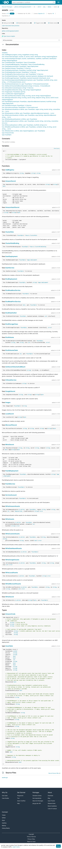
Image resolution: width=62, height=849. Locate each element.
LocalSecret (9, 414)
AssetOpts (20, 235)
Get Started (21, 792)
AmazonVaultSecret (12, 207)
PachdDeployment (11, 471)
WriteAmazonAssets (12, 506)
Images (7, 402)
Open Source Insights (9, 36)
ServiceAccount (11, 495)
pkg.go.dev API (37, 803)
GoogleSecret (10, 391)
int (46, 316)
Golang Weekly (6, 828)
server (39, 6)
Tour (18, 798)
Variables (5, 52)
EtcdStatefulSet (11, 313)
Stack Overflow (21, 800)
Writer (23, 509)
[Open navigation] (58, 2)
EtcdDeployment (11, 279)
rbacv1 (27, 235)
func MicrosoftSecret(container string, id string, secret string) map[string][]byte (26, 95)
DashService (9, 268)
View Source (56, 148)
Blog (49, 798)
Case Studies (5, 798)
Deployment (34, 260)
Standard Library (37, 795)
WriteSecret (9, 597)
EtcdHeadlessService (12, 290)
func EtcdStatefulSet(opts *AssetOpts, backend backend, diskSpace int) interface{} (27, 76)
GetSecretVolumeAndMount (15, 367)
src (34, 6)
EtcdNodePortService (13, 301)
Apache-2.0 (41, 13)
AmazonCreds (18, 511)
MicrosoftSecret (11, 425)
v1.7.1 (5, 13)
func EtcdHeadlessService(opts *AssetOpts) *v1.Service (19, 72)
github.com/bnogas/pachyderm (22, 6)
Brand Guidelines (52, 806)
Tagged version (39, 23)
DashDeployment (11, 256)
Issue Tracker (51, 800)
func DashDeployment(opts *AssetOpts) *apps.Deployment (20, 66)
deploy (49, 6)
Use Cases (5, 795)
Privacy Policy (31, 839)
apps (28, 260)
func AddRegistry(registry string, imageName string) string (20, 54)
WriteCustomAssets (12, 534)
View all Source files (53, 773)
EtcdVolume (9, 337)
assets (55, 6)
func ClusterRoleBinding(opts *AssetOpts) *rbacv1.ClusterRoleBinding (23, 64)
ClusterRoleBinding (12, 243)
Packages (36, 792)
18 (51, 13)
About (50, 792)
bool (24, 305)
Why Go (4, 792)
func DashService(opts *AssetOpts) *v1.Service (16, 68)
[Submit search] (54, 2)
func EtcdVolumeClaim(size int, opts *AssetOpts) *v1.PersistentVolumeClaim (25, 84)
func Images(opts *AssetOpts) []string (13, 92)
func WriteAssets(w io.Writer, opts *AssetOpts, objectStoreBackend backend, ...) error (28, 113)
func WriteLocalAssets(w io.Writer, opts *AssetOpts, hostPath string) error (24, 125)
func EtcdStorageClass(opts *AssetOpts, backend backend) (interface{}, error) (26, 78)
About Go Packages (38, 800)
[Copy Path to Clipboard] (58, 7)
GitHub (4, 817)
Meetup (4, 825)
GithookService (10, 380)
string (21, 173)
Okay (58, 846)
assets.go (5, 777)
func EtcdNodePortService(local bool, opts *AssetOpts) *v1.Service (22, 74)
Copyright (31, 834)
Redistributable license (24, 23)
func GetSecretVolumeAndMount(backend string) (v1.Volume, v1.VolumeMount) (26, 86)
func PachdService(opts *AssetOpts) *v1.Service (16, 105)
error (49, 327)
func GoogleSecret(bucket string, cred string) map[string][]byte (21, 90)
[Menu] (31, 40)
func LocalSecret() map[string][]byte (13, 93)
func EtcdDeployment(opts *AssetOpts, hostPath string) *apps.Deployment (25, 70)
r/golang (4, 823)
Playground (20, 795)
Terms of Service (31, 836)
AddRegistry (9, 170)
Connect (5, 812)
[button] (2, 23)
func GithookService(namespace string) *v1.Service (17, 88)
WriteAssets (9, 519)
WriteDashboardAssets (13, 548)
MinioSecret (9, 444)
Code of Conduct (52, 808)
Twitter (4, 815)
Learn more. (16, 847)
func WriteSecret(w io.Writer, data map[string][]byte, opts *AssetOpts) (23, 131)
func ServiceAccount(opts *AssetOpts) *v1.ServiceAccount (20, 107)
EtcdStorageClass (11, 324)
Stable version (53, 23)
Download (50, 795)
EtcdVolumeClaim (11, 350)
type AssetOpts (6, 135)
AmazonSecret (10, 181)
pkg (44, 6)
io (19, 509)
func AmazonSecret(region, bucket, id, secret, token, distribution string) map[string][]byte (29, 56)
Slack (3, 820)
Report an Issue (31, 841)
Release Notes (51, 803)
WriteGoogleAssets (12, 560)
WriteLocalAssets (11, 572)
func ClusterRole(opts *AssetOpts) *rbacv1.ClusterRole (18, 62)
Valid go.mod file (8, 23)
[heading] (7, 2)
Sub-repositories (37, 798)
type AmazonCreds (8, 133)
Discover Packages (7, 6)
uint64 (15, 651)
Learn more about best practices (10, 25)
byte (4, 186)
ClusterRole (9, 232)
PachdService (10, 484)
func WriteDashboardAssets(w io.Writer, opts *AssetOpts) (19, 119)
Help (18, 803)
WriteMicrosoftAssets (13, 584)
